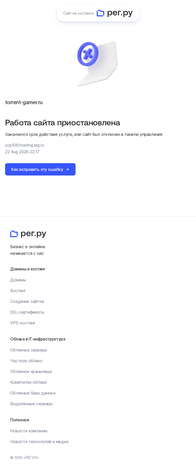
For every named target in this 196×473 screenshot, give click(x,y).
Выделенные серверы (31, 403)
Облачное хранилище (31, 371)
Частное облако (26, 360)
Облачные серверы (28, 350)
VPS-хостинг (22, 322)
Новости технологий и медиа (39, 441)
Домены (18, 279)
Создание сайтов (27, 301)
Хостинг (18, 290)
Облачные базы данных (33, 392)
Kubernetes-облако (28, 382)
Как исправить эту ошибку (37, 169)
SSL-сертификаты (27, 312)
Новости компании (28, 430)
